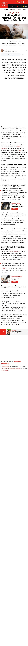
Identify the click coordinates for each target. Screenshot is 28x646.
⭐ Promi (25, 6)
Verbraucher (13, 9)
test (20, 150)
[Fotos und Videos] (19, 2)
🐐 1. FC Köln (12, 6)
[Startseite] (1, 9)
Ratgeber (6, 9)
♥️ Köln (18, 6)
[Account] (21, 2)
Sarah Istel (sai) (8, 50)
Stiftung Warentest (21, 9)
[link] (4, 4)
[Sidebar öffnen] (25, 2)
